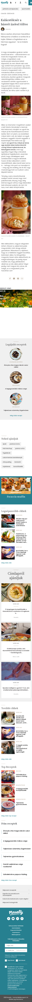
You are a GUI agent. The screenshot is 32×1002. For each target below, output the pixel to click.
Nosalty (16, 617)
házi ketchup (7, 448)
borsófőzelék (18, 466)
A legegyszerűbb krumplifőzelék (22, 789)
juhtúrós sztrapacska (10, 9)
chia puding (7, 462)
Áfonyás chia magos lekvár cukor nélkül (16, 366)
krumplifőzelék (20, 785)
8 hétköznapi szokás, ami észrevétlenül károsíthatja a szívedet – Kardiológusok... (16, 651)
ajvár (4, 444)
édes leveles (16, 385)
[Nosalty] (4, 2)
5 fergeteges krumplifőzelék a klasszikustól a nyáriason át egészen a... (16, 611)
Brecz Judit (16, 657)
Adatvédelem (16, 928)
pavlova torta (15, 444)
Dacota (8, 29)
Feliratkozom (21, 950)
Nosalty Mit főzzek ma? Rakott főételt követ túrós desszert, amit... (21, 719)
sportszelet (26, 9)
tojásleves (6, 466)
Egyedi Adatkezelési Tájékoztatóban (13, 986)
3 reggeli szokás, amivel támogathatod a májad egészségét (22, 748)
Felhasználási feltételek (16, 926)
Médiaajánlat (16, 934)
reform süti (16, 407)
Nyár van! (19, 530)
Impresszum (16, 932)
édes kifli (18, 771)
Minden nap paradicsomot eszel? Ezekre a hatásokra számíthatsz (22, 522)
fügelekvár (6, 453)
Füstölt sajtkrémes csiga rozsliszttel (13, 865)
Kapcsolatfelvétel (16, 930)
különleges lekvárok (16, 362)
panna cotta (19, 448)
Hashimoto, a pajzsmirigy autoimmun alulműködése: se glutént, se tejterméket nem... (21, 538)
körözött (18, 462)
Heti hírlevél (22, 960)
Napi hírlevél (11, 960)
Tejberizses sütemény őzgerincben (16, 410)
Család (3, 14)
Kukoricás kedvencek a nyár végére (15, 899)
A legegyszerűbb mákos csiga (16, 389)
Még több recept (16, 416)
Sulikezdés (19, 515)
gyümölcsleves (21, 799)
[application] (16, 299)
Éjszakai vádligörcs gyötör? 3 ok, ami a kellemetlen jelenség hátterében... (16, 689)
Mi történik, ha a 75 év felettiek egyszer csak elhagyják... (22, 553)
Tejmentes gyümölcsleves (21, 803)
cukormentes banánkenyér (12, 457)
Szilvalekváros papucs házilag (21, 775)
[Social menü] (15, 2)
